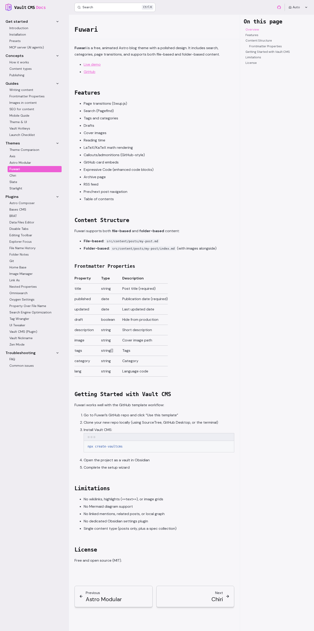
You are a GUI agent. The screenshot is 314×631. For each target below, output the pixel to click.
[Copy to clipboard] (228, 446)
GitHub (89, 71)
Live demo (92, 64)
